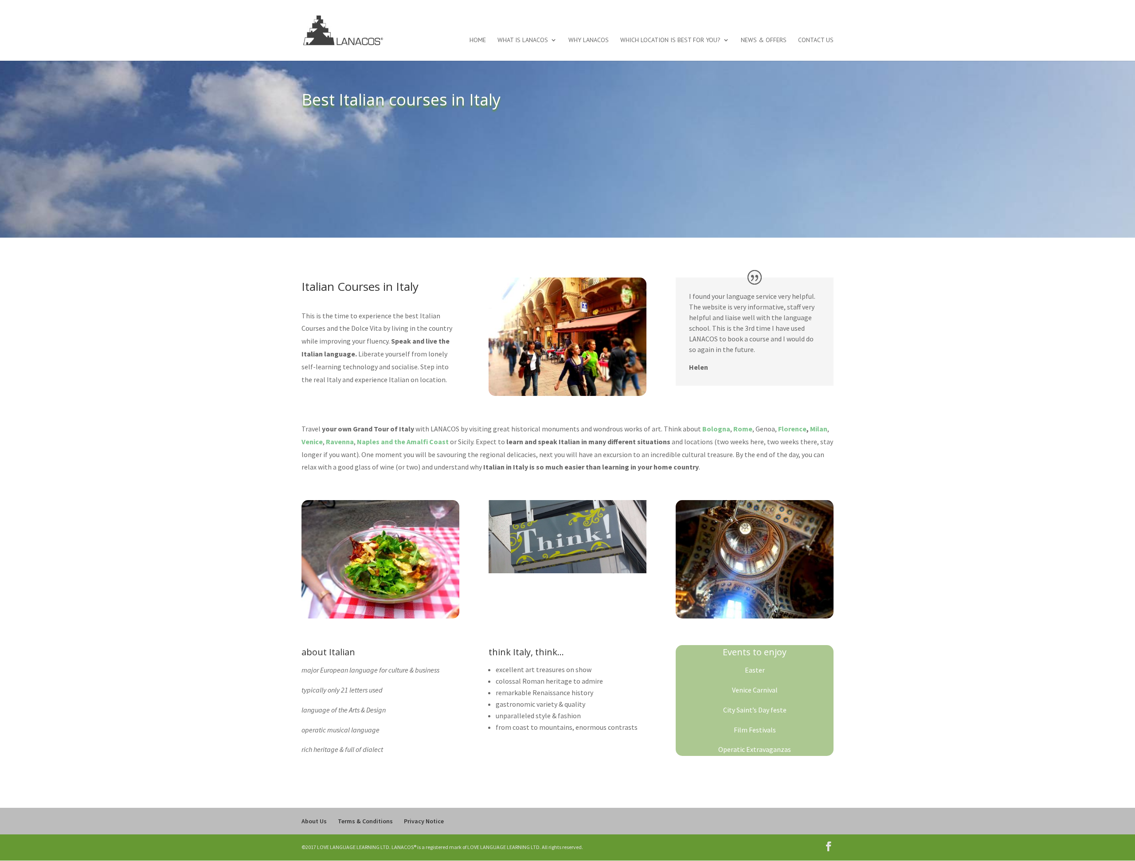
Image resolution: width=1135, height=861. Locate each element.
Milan (818, 428)
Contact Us (816, 40)
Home (478, 40)
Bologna (716, 428)
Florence (792, 428)
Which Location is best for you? (670, 40)
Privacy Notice (424, 821)
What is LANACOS (522, 40)
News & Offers (764, 40)
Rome (742, 428)
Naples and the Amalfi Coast (403, 441)
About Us (314, 821)
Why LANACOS (588, 40)
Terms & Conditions (365, 821)
